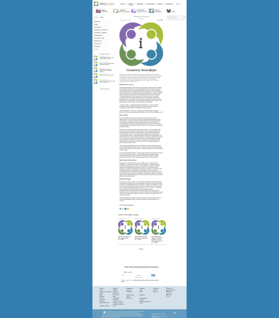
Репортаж (115, 290)
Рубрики (131, 4)
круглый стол (98, 41)
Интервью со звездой (118, 302)
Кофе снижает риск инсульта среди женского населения (107, 81)
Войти (178, 4)
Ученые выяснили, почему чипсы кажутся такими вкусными (107, 57)
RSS (169, 296)
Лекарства (128, 290)
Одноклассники (171, 290)
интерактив (97, 27)
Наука (101, 294)
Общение (160, 4)
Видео (114, 296)
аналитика (97, 21)
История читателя (117, 301)
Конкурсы (142, 300)
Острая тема (116, 294)
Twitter (169, 293)
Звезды (101, 293)
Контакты (155, 291)
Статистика (102, 299)
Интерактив (116, 299)
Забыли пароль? (138, 277)
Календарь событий (104, 305)
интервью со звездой (100, 32)
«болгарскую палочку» (148, 187)
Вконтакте (170, 288)
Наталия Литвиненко (128, 205)
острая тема (97, 43)
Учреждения (129, 291)
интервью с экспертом (100, 30)
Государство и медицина (105, 291)
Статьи (136, 214)
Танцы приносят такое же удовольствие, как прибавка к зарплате (106, 69)
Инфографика (116, 298)
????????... (141, 249)
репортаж (97, 46)
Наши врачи (129, 298)
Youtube (170, 294)
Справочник (139, 4)
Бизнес (101, 290)
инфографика (98, 35)
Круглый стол (116, 293)
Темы (101, 17)
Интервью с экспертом (118, 304)
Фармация (102, 301)
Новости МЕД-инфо (104, 302)
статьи (96, 49)
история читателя (99, 38)
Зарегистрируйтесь (126, 280)
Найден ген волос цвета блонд (107, 74)
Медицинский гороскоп (145, 301)
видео (96, 24)
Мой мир (170, 291)
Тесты (141, 303)
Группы (141, 291)
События (102, 298)
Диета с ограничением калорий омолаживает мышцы (107, 63)
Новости (123, 4)
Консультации (150, 4)
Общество (102, 296)
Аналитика (115, 291)
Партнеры (155, 290)
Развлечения (169, 4)
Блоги (141, 290)
